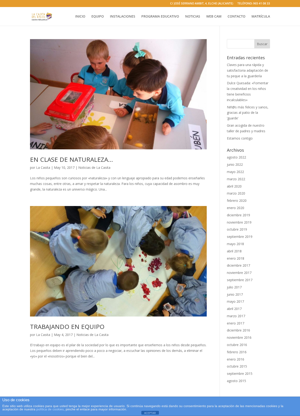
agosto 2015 (236, 381)
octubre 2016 (237, 344)
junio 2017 (235, 294)
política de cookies (50, 409)
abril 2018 (234, 251)
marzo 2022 (236, 179)
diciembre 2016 (238, 330)
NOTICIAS (192, 16)
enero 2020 (235, 208)
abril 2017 (234, 308)
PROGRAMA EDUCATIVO (160, 16)
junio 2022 (235, 164)
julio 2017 (234, 287)
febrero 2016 (237, 352)
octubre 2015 (237, 366)
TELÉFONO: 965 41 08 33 (253, 3)
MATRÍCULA (260, 16)
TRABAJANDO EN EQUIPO (67, 326)
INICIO (80, 16)
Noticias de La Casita (94, 167)
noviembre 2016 (239, 337)
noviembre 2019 (239, 222)
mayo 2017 (235, 301)
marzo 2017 (236, 316)
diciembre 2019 (238, 215)
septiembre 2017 (239, 280)
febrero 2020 (237, 200)
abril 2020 (234, 186)
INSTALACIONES (122, 16)
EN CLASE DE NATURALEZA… (71, 159)
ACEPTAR (150, 413)
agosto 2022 (236, 157)
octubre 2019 (237, 229)
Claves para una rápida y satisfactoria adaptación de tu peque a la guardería (247, 70)
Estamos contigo (240, 138)
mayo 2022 (235, 171)
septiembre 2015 (239, 373)
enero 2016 (235, 359)
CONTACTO (236, 16)
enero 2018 (235, 258)
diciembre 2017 (238, 265)
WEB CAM (213, 16)
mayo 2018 (235, 244)
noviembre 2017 (239, 272)
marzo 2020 (236, 193)
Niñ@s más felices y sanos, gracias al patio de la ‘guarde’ (247, 113)
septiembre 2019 (239, 236)
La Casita (43, 167)
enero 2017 (235, 323)
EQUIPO (97, 16)
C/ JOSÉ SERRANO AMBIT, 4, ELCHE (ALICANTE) (201, 3)
